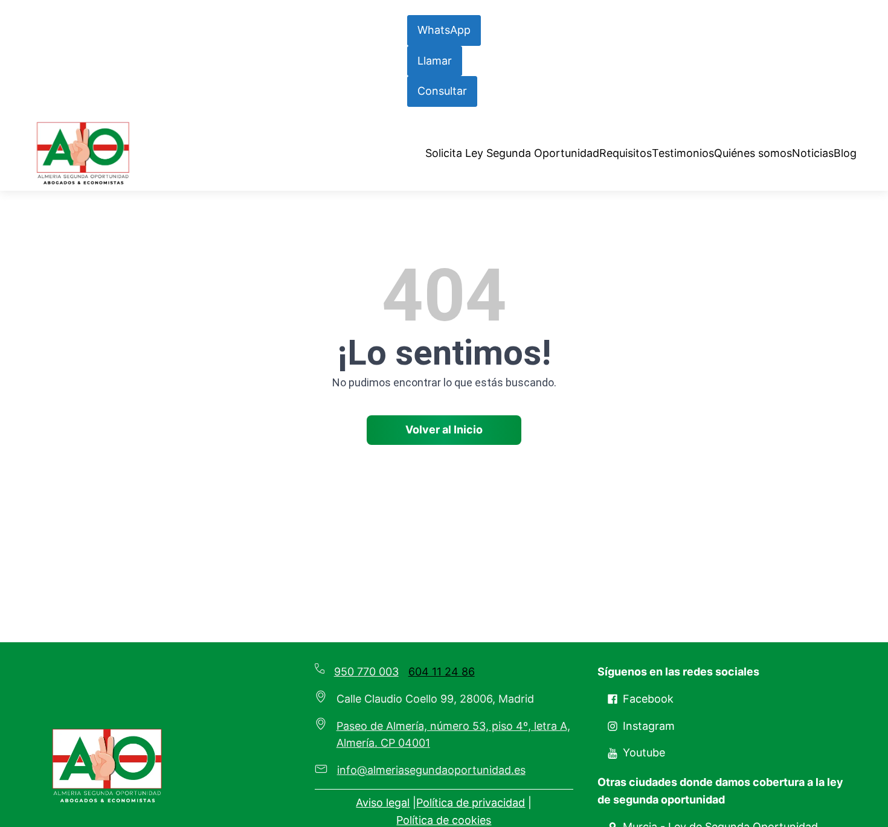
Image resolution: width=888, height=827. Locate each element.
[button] (640, 699)
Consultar (442, 91)
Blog (845, 153)
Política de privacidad (470, 802)
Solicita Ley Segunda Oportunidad (512, 153)
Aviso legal (383, 802)
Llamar (434, 60)
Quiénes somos (753, 153)
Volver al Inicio (444, 429)
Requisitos (625, 153)
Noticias (813, 153)
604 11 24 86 (441, 671)
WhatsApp (444, 30)
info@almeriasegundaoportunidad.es (431, 770)
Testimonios (683, 153)
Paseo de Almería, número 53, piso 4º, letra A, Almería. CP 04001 (453, 735)
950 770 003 (366, 671)
